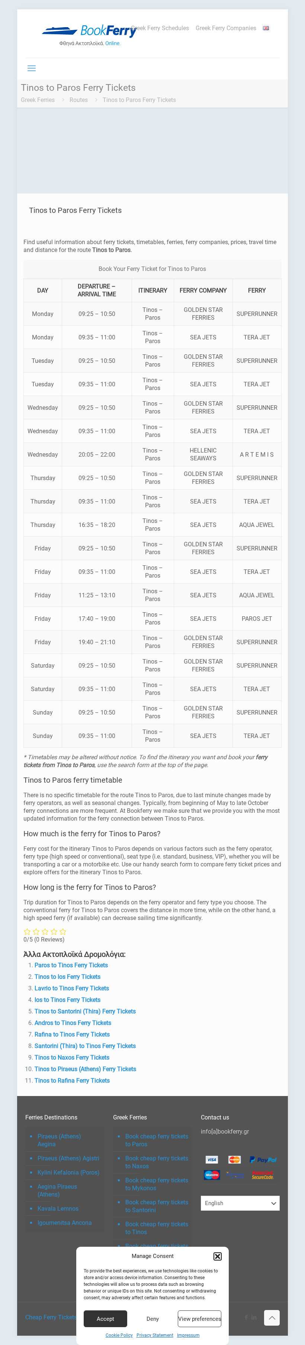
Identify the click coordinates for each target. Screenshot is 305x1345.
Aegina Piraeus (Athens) (57, 1190)
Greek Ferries (38, 99)
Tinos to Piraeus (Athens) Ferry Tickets (85, 1069)
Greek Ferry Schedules (160, 28)
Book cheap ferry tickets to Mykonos (156, 1184)
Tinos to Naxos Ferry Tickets (72, 1057)
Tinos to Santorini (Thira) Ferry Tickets (85, 1011)
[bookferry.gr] (92, 33)
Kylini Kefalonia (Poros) (69, 1172)
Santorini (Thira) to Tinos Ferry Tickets (85, 1046)
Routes (79, 99)
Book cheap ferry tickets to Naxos (156, 1162)
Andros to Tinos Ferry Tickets (73, 1022)
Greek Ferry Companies (226, 28)
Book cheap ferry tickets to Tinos (156, 1228)
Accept (105, 1319)
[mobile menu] (31, 68)
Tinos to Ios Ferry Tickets (67, 976)
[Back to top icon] (272, 1318)
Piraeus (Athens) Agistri (68, 1158)
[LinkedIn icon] (254, 1317)
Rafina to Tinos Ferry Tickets (72, 1034)
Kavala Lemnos (58, 1208)
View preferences (199, 1319)
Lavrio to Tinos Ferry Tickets (72, 988)
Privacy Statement (155, 1335)
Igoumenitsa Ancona (65, 1222)
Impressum (188, 1335)
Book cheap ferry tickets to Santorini (156, 1206)
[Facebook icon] (246, 1317)
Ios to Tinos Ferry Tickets (67, 999)
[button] (217, 1256)
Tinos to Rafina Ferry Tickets (72, 1080)
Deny (153, 1319)
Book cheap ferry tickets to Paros (156, 1140)
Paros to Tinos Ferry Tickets (71, 965)
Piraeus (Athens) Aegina (59, 1140)
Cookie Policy (119, 1335)
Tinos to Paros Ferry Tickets (139, 99)
